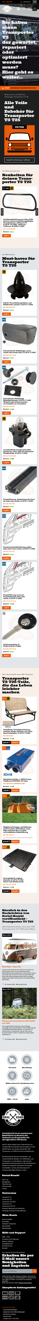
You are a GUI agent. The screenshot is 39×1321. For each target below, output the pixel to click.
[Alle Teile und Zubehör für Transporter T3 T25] (19, 140)
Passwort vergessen (9, 1224)
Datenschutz (7, 1316)
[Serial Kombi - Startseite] (8, 9)
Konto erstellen (7, 1219)
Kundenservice (7, 1246)
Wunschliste (6, 1226)
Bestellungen (6, 1228)
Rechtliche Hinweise (9, 1314)
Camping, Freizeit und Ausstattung (14, 1211)
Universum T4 (7, 1204)
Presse (4, 1188)
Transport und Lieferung (10, 1239)
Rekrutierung (6, 1184)
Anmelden (5, 1221)
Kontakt (4, 1248)
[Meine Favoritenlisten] (24, 8)
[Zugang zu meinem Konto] (18, 8)
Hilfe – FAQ (6, 1237)
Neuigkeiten (6, 1182)
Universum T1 (6, 1197)
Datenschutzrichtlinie (25, 1283)
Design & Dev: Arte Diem (11, 1318)
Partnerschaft (6, 1186)
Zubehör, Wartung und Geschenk (13, 1208)
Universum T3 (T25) (9, 1202)
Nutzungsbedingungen (10, 1309)
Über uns (5, 1179)
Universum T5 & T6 (8, 1206)
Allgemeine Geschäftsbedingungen (14, 1312)
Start (7, 88)
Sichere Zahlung (7, 1241)
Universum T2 (7, 1199)
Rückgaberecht (7, 1243)
